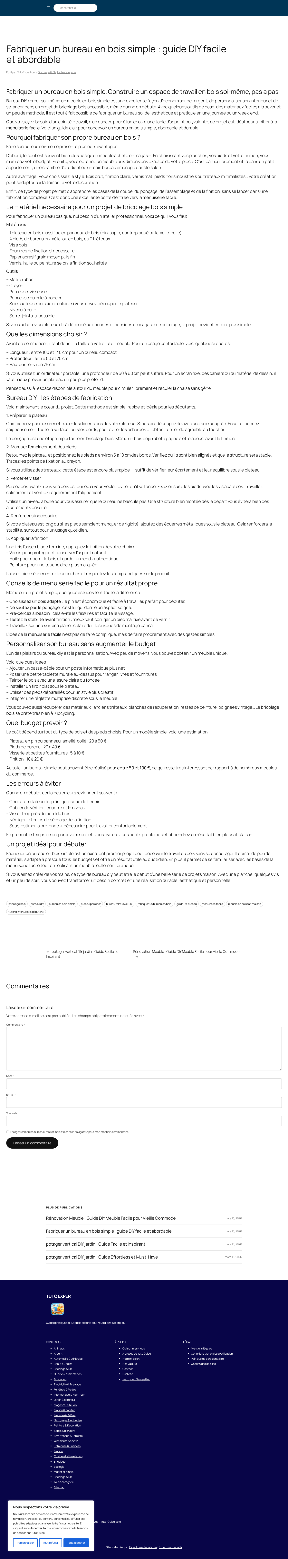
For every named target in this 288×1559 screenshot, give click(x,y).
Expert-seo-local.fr (170, 1547)
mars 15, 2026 (233, 1218)
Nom (10, 1076)
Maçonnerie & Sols (65, 1405)
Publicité (127, 1374)
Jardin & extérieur (64, 1400)
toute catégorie (66, 72)
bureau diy (37, 904)
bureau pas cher (91, 904)
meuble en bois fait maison (244, 904)
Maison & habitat (64, 1410)
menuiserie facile (212, 904)
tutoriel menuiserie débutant (26, 912)
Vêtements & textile (66, 1441)
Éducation (60, 1379)
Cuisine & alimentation (68, 1374)
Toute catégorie (64, 1482)
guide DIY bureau (187, 904)
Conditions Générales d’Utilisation (212, 1353)
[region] (51, 1525)
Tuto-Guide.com (111, 1521)
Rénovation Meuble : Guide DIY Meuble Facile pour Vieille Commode (186, 951)
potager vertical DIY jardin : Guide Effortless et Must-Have (102, 1257)
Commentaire (15, 1024)
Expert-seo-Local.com (143, 1547)
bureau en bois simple (62, 904)
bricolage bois (16, 904)
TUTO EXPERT (59, 1296)
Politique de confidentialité (207, 1358)
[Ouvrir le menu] (48, 7)
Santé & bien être (64, 1431)
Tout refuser (50, 1542)
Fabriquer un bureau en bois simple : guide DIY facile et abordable (108, 1231)
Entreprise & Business (67, 1446)
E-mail (11, 1094)
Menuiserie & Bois (64, 1415)
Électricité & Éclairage (67, 1384)
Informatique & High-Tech (69, 1394)
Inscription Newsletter (136, 1379)
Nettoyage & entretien (68, 1420)
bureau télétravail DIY (119, 904)
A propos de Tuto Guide (136, 1353)
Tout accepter (76, 1542)
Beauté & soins (63, 1364)
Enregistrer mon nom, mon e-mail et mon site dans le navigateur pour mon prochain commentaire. (69, 1132)
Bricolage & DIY (47, 72)
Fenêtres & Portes (65, 1389)
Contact (127, 1369)
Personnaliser (25, 1542)
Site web (11, 1113)
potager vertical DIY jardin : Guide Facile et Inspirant (95, 1244)
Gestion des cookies (203, 1364)
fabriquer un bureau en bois (154, 904)
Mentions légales (201, 1348)
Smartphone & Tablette (68, 1436)
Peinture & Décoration (67, 1425)
